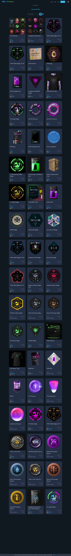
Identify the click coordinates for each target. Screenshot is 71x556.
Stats (58, 2)
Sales (55, 2)
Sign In (62, 2)
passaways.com (35, 5)
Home (51, 2)
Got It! (54, 555)
